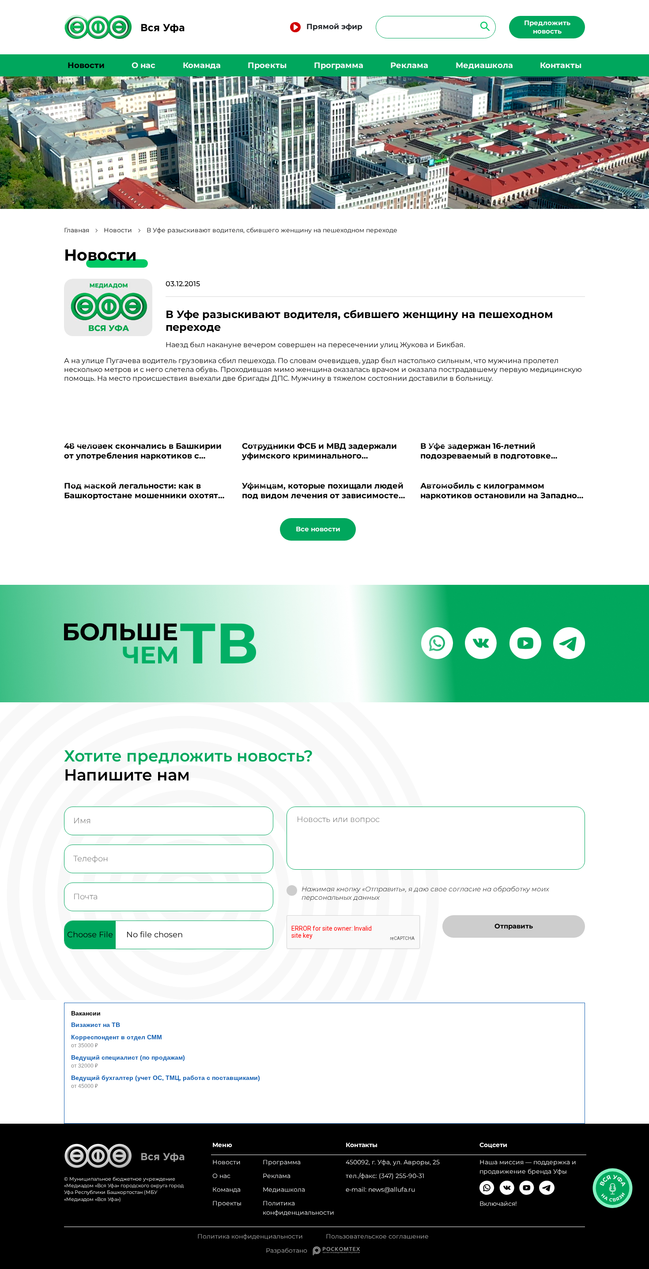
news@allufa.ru (391, 1189)
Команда (202, 65)
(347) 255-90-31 (401, 1176)
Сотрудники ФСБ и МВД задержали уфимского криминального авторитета (319, 455)
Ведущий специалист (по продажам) (128, 1057)
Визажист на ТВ (95, 1024)
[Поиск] (482, 25)
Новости (86, 65)
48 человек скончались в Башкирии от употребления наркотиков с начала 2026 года (143, 455)
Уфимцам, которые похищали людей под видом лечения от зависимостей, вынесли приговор (324, 495)
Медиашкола (484, 65)
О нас (143, 65)
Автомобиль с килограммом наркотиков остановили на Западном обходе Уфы (502, 495)
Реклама (409, 65)
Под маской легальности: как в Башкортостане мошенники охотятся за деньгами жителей (146, 495)
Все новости (318, 529)
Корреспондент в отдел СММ (116, 1037)
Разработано (289, 1250)
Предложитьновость (547, 27)
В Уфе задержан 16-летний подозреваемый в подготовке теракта (485, 455)
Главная (76, 230)
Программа (338, 65)
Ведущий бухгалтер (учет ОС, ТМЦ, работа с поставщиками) (165, 1077)
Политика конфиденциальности (298, 1207)
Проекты (267, 65)
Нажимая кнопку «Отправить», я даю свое (425, 893)
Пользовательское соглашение (377, 1236)
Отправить (513, 926)
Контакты (560, 65)
